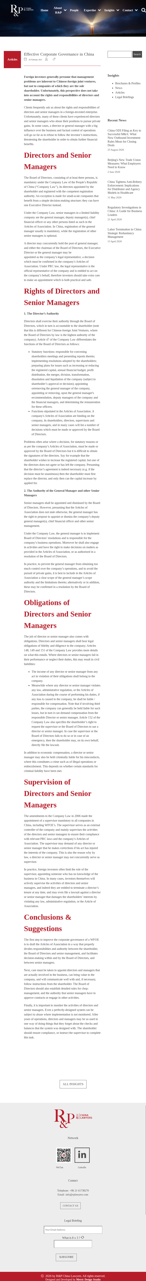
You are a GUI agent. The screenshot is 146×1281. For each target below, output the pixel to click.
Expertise (90, 10)
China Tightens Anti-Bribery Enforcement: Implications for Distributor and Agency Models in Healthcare (125, 187)
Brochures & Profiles (127, 83)
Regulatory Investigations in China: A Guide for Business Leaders (125, 211)
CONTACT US (70, 1205)
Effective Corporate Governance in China (59, 54)
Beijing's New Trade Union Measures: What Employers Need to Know (124, 163)
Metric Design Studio (88, 1279)
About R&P (58, 10)
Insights (109, 10)
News (118, 88)
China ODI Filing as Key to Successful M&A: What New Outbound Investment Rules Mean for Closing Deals (124, 138)
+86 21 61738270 (79, 1190)
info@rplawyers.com (77, 1194)
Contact (128, 10)
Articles (12, 59)
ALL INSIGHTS (73, 1084)
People (74, 10)
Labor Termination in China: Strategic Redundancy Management (125, 233)
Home (44, 10)
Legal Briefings (124, 97)
